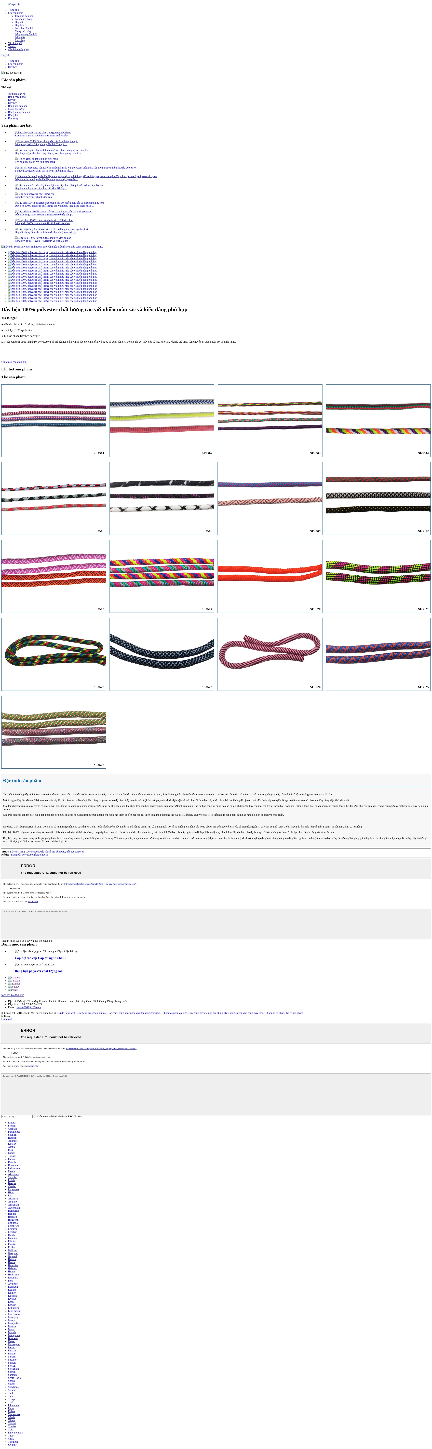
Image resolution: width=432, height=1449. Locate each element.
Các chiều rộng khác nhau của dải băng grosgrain (134, 1013)
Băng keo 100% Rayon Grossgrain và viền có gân (41, 240)
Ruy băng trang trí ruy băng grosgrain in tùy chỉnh (41, 135)
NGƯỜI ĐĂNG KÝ (12, 995)
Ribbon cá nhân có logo (174, 1013)
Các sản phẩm (15, 12)
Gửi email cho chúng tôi (14, 361)
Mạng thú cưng (23, 31)
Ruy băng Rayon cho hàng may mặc (243, 1013)
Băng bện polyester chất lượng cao (33, 197)
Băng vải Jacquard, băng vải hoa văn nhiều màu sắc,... (44, 170)
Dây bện (19, 25)
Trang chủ (13, 9)
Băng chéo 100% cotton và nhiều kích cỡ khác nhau (42, 223)
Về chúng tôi (15, 43)
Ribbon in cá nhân (274, 1013)
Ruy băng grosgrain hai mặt (91, 1013)
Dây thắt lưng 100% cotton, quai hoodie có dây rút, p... (44, 214)
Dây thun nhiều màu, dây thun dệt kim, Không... (41, 188)
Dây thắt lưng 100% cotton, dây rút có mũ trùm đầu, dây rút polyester (47, 851)
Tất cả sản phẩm (294, 1013)
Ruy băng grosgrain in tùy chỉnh (205, 1013)
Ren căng (20, 40)
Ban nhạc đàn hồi (24, 28)
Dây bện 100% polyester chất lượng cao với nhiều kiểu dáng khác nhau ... (54, 205)
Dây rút (19, 22)
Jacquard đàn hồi (24, 16)
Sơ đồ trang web (66, 1013)
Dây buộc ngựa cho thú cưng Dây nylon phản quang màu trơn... (49, 153)
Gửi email (6, 1019)
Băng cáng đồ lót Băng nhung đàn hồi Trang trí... (41, 144)
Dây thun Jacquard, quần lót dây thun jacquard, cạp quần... (46, 179)
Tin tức (12, 46)
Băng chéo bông (23, 19)
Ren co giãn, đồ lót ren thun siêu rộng (35, 161)
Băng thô (20, 37)
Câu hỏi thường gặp (18, 49)
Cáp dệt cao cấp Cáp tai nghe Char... (40, 958)
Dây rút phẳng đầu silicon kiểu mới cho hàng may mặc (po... (47, 232)
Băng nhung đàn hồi (26, 34)
